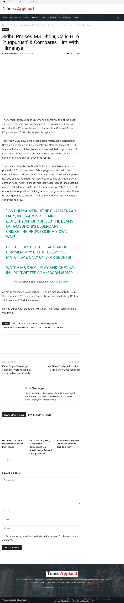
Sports (14, 25)
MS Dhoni (33, 323)
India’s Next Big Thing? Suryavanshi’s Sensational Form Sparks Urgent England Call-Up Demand (40, 447)
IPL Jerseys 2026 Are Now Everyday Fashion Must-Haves (12, 443)
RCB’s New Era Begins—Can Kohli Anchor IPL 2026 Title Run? (68, 443)
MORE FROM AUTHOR (39, 414)
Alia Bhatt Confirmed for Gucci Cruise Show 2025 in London (63, 368)
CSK (13, 323)
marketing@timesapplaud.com (67, 587)
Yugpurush (58, 327)
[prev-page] (4, 460)
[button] (118, 17)
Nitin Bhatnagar (12, 53)
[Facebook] (5, 60)
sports (47, 327)
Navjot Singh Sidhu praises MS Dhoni (19, 327)
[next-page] (9, 460)
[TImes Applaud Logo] (18, 9)
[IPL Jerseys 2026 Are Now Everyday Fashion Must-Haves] (14, 429)
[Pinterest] (20, 60)
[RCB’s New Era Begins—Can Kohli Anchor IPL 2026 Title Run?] (68, 429)
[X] (13, 60)
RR (40, 327)
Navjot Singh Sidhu (49, 323)
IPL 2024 (21, 323)
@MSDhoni (22, 226)
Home (5, 25)
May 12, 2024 (61, 281)
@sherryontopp (22, 221)
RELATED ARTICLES (14, 414)
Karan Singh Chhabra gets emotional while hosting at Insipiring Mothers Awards (16, 370)
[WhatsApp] (28, 60)
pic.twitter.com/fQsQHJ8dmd (43, 273)
